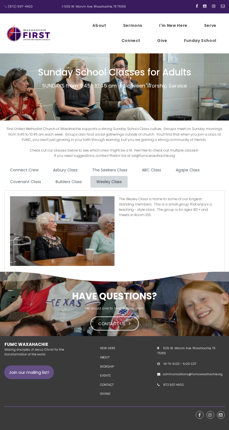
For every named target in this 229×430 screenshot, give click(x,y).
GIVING (105, 393)
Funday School (200, 40)
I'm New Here (173, 25)
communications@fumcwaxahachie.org (193, 374)
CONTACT (107, 384)
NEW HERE (107, 348)
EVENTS (105, 375)
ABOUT (104, 357)
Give (162, 40)
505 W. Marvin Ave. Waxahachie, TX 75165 (94, 6)
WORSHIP (107, 366)
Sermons (132, 25)
